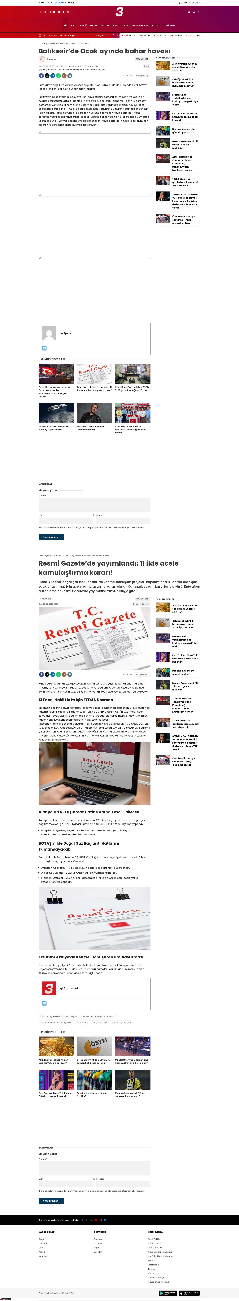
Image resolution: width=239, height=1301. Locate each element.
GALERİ (46, 3)
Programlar (139, 25)
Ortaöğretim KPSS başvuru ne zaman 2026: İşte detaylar (69, 35)
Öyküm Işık (45, 598)
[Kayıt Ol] (189, 12)
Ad (41, 515)
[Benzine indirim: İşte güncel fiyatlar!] (163, 134)
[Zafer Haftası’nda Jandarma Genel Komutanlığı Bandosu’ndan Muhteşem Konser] (56, 374)
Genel (147, 66)
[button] (65, 25)
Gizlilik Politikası (155, 1239)
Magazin (43, 1256)
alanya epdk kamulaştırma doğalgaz (99, 1016)
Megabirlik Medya (156, 1277)
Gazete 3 (155, 25)
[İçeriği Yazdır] (69, 75)
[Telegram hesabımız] (63, 12)
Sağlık (96, 1247)
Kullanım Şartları (155, 1243)
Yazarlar (98, 1252)
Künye (151, 1273)
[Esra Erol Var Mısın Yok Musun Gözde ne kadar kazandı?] (163, 119)
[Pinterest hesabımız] (59, 12)
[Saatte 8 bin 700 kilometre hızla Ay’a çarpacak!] (56, 413)
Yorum (43, 495)
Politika (42, 1252)
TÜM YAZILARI (142, 59)
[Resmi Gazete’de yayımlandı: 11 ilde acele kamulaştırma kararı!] (94, 374)
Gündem (145, 604)
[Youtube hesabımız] (54, 12)
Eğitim (93, 25)
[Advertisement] (25, 82)
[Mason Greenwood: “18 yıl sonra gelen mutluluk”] (163, 147)
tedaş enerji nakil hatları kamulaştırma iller (111, 1022)
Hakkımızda (153, 1264)
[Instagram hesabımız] (50, 12)
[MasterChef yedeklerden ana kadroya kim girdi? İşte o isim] (163, 100)
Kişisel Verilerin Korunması (160, 1252)
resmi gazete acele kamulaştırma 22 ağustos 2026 (63, 1022)
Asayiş (83, 25)
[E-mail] (44, 349)
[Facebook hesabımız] (41, 12)
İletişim (151, 1269)
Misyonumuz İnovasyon (159, 1282)
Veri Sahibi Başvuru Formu (160, 1256)
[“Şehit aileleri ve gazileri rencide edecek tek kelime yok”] (163, 184)
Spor (126, 25)
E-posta (101, 515)
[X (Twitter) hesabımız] (45, 12)
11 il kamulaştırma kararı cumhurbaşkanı (59, 1016)
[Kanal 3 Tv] (119, 16)
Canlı (74, 25)
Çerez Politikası (155, 1247)
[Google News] (142, 76)
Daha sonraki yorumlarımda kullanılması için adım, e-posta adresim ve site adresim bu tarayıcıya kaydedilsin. (91, 527)
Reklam (151, 1260)
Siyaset (116, 25)
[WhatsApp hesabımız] (68, 12)
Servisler (168, 25)
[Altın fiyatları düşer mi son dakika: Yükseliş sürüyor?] (163, 69)
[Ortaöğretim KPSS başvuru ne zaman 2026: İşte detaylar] (163, 85)
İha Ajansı (51, 59)
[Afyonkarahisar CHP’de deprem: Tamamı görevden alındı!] (132, 413)
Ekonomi (104, 25)
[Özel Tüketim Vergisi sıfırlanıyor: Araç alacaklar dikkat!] (163, 222)
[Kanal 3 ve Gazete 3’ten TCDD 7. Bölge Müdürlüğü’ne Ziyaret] (132, 374)
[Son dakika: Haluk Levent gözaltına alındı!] (94, 413)
